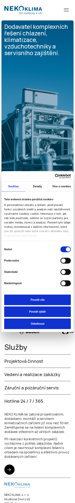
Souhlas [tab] (13, 186)
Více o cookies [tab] (61, 186)
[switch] (65, 261)
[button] (66, 10)
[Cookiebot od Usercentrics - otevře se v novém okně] (55, 176)
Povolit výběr (37, 311)
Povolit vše (38, 299)
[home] (24, 10)
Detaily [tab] (37, 186)
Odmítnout (37, 323)
